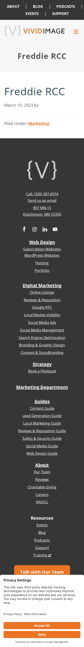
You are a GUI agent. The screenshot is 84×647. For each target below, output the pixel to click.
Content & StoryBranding (42, 352)
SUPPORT (60, 13)
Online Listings (42, 292)
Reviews (42, 479)
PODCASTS (65, 6)
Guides (42, 401)
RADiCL (42, 502)
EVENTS (32, 13)
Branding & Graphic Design (42, 345)
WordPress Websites (42, 255)
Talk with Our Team (42, 572)
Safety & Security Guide (42, 438)
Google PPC (42, 307)
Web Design (42, 242)
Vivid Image (34, 30)
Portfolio (42, 270)
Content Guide (42, 408)
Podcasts (42, 540)
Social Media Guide (42, 446)
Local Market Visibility (42, 314)
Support (42, 547)
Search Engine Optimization (42, 337)
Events (42, 525)
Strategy (42, 364)
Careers (42, 494)
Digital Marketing (42, 285)
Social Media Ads (42, 322)
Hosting (42, 262)
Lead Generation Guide (42, 415)
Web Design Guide (42, 453)
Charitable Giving (42, 487)
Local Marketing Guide (42, 423)
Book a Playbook (42, 371)
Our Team (42, 471)
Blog (42, 532)
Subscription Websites (42, 249)
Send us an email (42, 200)
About (42, 465)
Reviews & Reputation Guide (42, 430)
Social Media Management (42, 330)
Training (40, 555)
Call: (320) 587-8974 (42, 194)
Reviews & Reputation (42, 300)
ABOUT (13, 6)
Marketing (38, 123)
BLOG (38, 6)
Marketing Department (42, 387)
